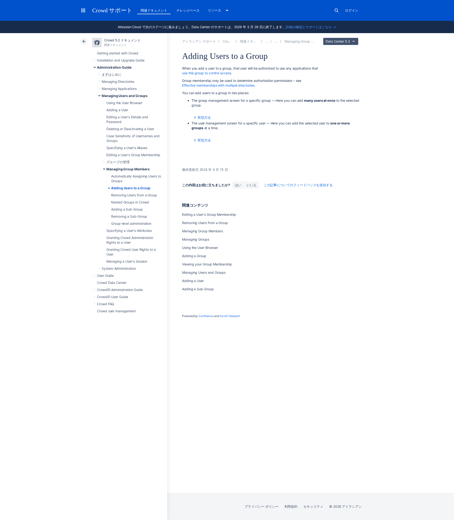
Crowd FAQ (105, 304)
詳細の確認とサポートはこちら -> (311, 27)
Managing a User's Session (126, 261)
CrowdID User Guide (112, 297)
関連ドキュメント (154, 10)
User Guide (105, 275)
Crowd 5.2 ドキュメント (122, 40)
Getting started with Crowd (117, 53)
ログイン (351, 10)
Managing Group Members (127, 169)
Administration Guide (114, 67)
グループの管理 (118, 162)
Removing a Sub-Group (129, 216)
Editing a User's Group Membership (133, 155)
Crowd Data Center (112, 283)
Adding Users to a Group (130, 188)
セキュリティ (313, 506)
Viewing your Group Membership (207, 264)
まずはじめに (112, 74)
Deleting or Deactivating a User (130, 129)
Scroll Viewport (230, 316)
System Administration (119, 268)
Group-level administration (131, 223)
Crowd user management (116, 311)
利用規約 (291, 506)
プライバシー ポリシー (261, 506)
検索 (336, 10)
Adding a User (117, 110)
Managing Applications (119, 89)
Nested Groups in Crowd (130, 202)
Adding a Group (194, 256)
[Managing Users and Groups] (276, 41)
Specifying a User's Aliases (126, 148)
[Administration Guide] (266, 41)
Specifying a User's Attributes (129, 231)
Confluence (206, 316)
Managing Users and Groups (125, 96)
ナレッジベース (188, 10)
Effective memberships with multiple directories (218, 85)
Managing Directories (118, 81)
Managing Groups (195, 239)
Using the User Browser (124, 103)
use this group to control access (206, 73)
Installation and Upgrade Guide (120, 60)
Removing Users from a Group (134, 195)
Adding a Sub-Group (127, 209)
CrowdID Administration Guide (120, 290)
